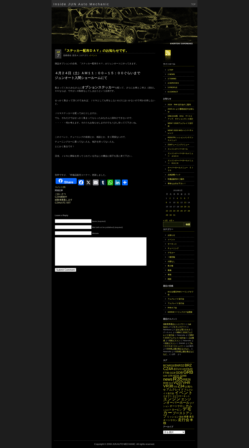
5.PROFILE (172, 87)
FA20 (189, 369)
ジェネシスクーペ (179, 327)
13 (185, 202)
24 (174, 211)
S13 (171, 383)
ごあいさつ (60, 194)
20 (185, 207)
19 (181, 207)
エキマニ (167, 396)
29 (167, 215)
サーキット (172, 244)
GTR (170, 376)
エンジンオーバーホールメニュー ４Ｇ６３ (180, 154)
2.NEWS (171, 74)
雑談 (169, 279)
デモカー (171, 253)
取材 (181, 417)
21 (189, 207)
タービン (177, 409)
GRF (165, 376)
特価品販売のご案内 (176, 179)
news (167, 379)
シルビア (167, 410)
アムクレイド (175, 389)
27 (185, 211)
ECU (177, 369)
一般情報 (171, 257)
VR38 (168, 386)
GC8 (172, 372)
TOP (193, 4)
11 (178, 202)
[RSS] (167, 55)
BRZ (188, 365)
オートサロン (177, 406)
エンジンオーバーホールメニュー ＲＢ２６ (180, 161)
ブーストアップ (177, 414)
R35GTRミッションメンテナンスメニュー (180, 138)
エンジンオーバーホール (178, 149)
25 (178, 211)
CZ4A (168, 368)
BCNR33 (168, 365)
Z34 (181, 386)
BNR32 (179, 365)
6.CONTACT (173, 92)
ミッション (173, 416)
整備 (169, 270)
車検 (169, 275)
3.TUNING (172, 79)
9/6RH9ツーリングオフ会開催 (180, 312)
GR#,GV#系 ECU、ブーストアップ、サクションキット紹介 (180, 117)
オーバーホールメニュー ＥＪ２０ (180, 169)
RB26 (187, 379)
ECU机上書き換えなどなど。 (179, 349)
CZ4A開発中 (61, 197)
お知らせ (171, 235)
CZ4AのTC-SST (63, 203)
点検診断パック (174, 175)
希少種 (170, 266)
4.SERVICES (173, 83)
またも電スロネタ (183, 330)
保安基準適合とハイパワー (174, 324)
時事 (186, 416)
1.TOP (170, 70)
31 (174, 215)
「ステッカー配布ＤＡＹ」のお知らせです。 (96, 50)
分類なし (171, 261)
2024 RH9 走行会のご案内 (179, 105)
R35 (178, 379)
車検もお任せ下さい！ (177, 183)
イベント (93, 55)
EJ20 (183, 369)
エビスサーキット (181, 396)
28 (189, 211)
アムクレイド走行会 (176, 299)
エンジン (172, 398)
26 (181, 211)
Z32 (175, 387)
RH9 (165, 383)
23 (171, 211)
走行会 (183, 420)
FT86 (166, 372)
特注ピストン (174, 341)
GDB (179, 372)
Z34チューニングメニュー (178, 145)
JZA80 (183, 375)
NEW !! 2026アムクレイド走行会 (180, 124)
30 (171, 215)
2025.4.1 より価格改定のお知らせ (181, 110)
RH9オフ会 (172, 308)
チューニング (173, 248)
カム (189, 406)
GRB (188, 372)
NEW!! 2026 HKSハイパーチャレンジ (180, 131)
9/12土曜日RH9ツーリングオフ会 (180, 293)
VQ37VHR (181, 383)
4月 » (171, 221)
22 (167, 211)
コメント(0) (60, 187)
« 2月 (165, 221)
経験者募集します (63, 200)
